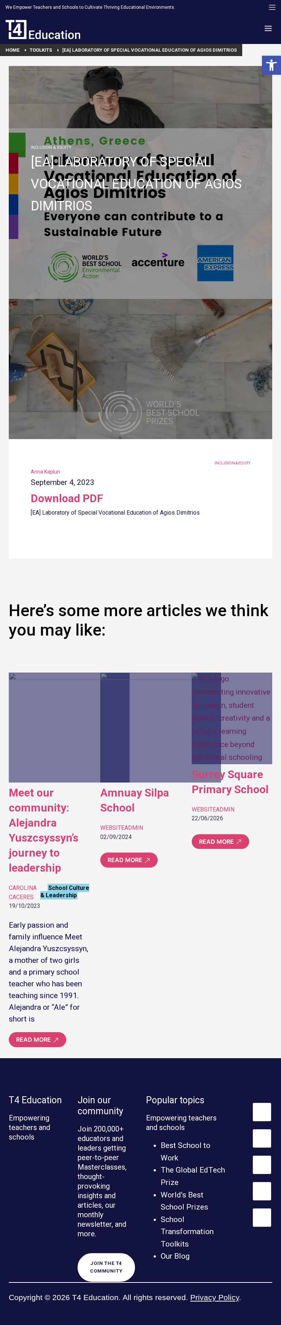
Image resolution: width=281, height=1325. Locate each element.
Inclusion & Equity (51, 147)
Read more (34, 1039)
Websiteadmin (121, 827)
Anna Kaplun (45, 472)
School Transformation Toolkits (187, 1231)
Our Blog (175, 1256)
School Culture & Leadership (64, 891)
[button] (271, 65)
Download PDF (67, 498)
